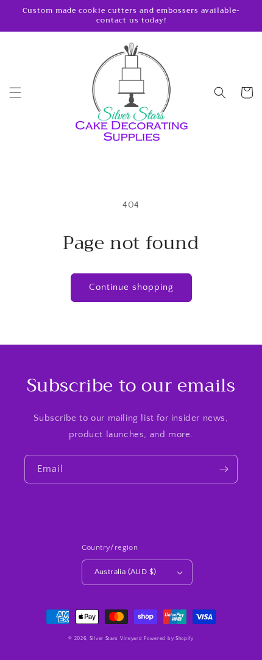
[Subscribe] (223, 469)
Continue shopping (131, 287)
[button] (15, 92)
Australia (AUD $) (125, 571)
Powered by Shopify (169, 638)
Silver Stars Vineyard (116, 638)
